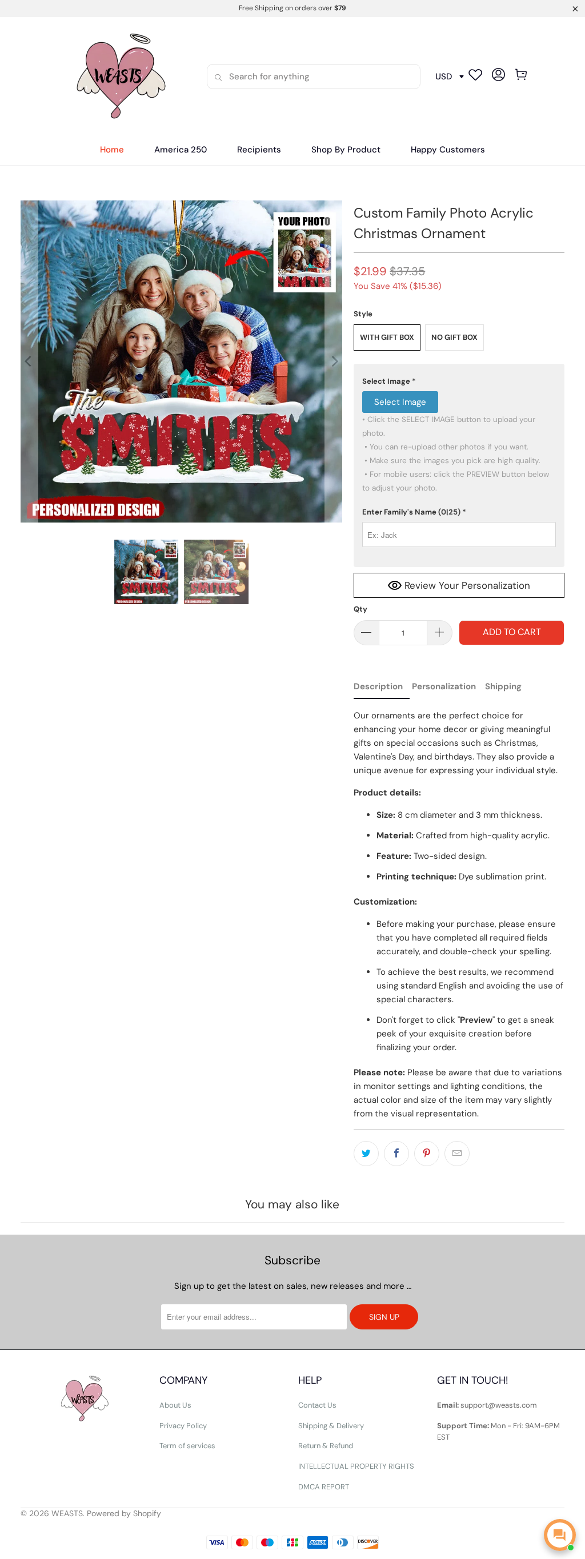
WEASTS (67, 1513)
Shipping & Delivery (331, 1426)
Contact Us (317, 1405)
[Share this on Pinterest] (426, 1153)
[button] (259, 150)
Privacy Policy (183, 1426)
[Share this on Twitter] (366, 1153)
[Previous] (29, 361)
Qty (360, 609)
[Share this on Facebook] (396, 1153)
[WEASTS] (118, 76)
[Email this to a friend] (457, 1153)
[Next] (333, 361)
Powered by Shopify (124, 1513)
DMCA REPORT (323, 1487)
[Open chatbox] (560, 1535)
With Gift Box (387, 337)
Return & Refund (325, 1445)
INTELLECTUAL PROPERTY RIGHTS (356, 1466)
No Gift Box (454, 337)
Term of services (187, 1445)
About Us (175, 1405)
